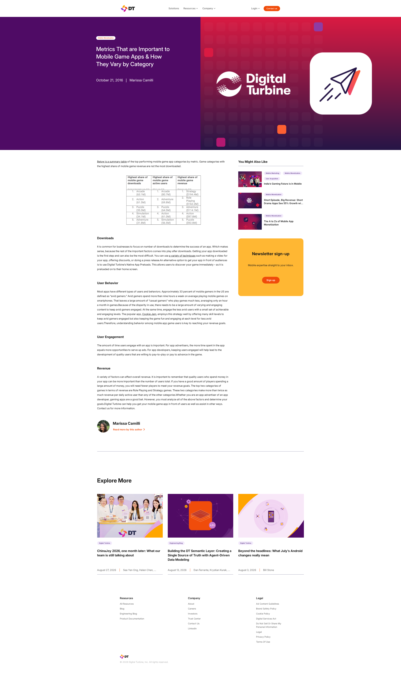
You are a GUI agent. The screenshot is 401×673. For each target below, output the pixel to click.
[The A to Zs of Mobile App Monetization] (270, 222)
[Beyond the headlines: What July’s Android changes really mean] (271, 534)
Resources (189, 8)
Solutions (174, 8)
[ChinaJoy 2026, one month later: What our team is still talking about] (130, 534)
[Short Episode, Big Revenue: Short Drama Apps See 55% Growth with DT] (270, 200)
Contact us (271, 8)
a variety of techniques (182, 255)
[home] (128, 8)
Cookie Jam (149, 314)
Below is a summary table (112, 161)
